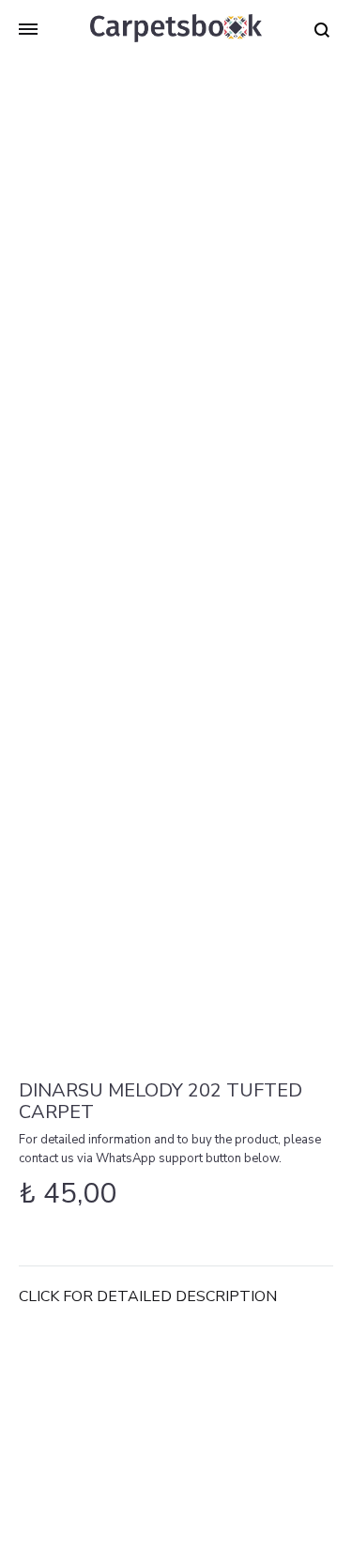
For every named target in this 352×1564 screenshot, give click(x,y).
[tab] (176, 1297)
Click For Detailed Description (148, 1296)
